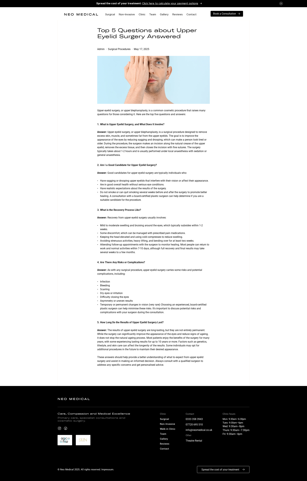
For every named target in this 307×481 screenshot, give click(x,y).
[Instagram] (84, 440)
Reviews (177, 14)
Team (152, 14)
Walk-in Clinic (167, 429)
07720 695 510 (194, 424)
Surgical (110, 14)
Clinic (142, 14)
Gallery (164, 14)
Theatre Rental (194, 440)
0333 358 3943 (194, 419)
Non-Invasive (127, 14)
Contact (191, 14)
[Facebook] (65, 428)
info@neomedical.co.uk (199, 429)
